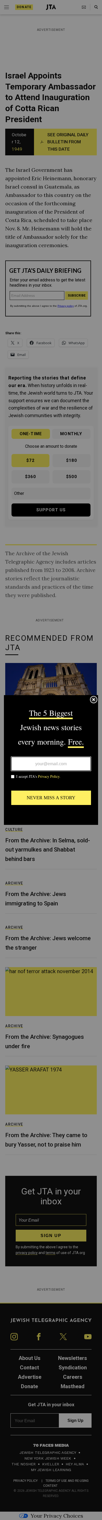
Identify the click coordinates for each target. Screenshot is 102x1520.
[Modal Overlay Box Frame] (51, 760)
